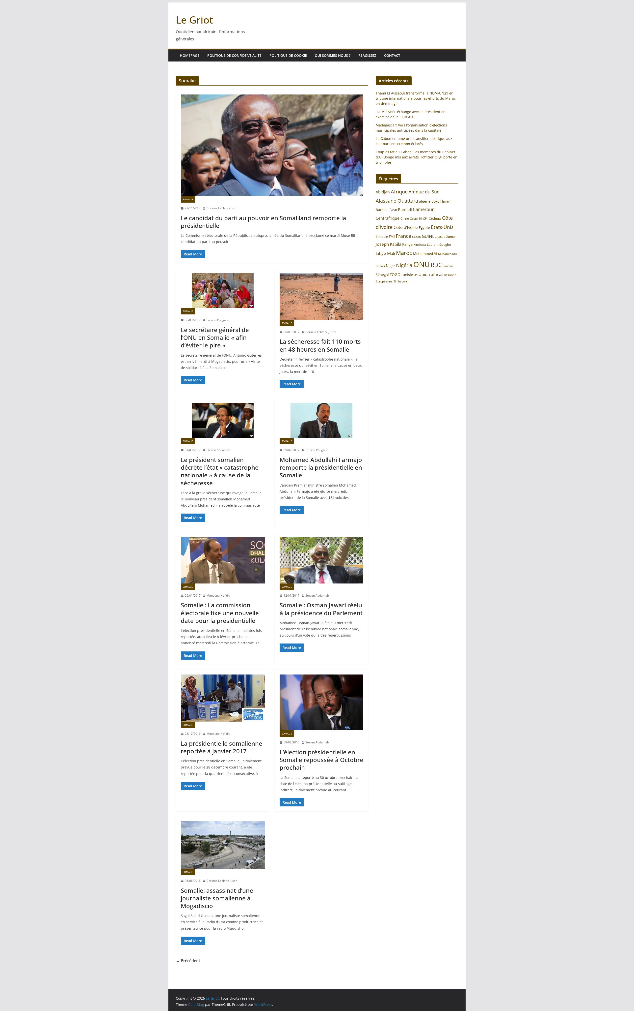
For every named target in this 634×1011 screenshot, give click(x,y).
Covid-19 (416, 218)
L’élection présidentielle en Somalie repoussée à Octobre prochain (321, 759)
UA (416, 275)
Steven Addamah (218, 450)
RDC (436, 265)
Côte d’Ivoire (406, 227)
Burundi (405, 209)
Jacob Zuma (446, 236)
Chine (404, 218)
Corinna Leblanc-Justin (222, 208)
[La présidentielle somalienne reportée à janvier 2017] (223, 698)
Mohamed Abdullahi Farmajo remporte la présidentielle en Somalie (321, 467)
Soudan (448, 266)
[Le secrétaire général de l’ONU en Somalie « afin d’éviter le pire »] (223, 290)
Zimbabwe (400, 281)
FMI (392, 236)
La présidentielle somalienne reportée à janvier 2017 (221, 747)
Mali (391, 253)
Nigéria (404, 265)
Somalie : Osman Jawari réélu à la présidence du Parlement (321, 609)
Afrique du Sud (424, 192)
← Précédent (188, 960)
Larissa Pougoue (218, 320)
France (403, 235)
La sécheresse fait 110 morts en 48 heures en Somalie (320, 345)
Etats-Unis (442, 227)
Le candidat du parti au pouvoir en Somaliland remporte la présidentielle (263, 222)
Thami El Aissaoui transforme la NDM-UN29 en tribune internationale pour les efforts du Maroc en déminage (416, 98)
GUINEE (429, 236)
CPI (425, 218)
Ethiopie (382, 236)
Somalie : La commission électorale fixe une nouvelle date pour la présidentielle (220, 612)
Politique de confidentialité (234, 55)
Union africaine (433, 274)
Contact (392, 55)
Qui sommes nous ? (332, 55)
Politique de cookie (288, 55)
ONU (421, 264)
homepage (189, 55)
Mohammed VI (425, 253)
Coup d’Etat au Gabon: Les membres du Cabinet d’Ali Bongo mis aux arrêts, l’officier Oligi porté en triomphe (416, 157)
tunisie (407, 274)
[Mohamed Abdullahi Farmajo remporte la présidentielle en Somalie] (322, 420)
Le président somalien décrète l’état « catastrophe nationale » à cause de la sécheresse (220, 471)
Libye (381, 253)
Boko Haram (441, 201)
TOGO (395, 274)
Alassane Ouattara (397, 200)
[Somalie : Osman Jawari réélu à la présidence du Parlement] (322, 560)
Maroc (404, 252)
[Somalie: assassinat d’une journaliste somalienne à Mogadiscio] (223, 845)
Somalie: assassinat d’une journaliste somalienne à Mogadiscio (217, 898)
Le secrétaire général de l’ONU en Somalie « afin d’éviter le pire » (215, 337)
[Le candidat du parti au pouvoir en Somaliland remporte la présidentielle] (272, 145)
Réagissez (367, 55)
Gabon (416, 237)
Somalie (188, 199)
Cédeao (434, 218)
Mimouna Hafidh (218, 595)
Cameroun (424, 209)
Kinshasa (420, 245)
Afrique (399, 191)
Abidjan (383, 192)
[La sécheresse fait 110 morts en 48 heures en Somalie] (322, 296)
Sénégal (382, 274)
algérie (424, 201)
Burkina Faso (386, 209)
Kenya (407, 244)
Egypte (424, 227)
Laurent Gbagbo (439, 244)
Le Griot (194, 20)
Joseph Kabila (388, 244)
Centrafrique (387, 218)
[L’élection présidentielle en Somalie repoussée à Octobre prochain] (322, 702)
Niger (390, 265)
